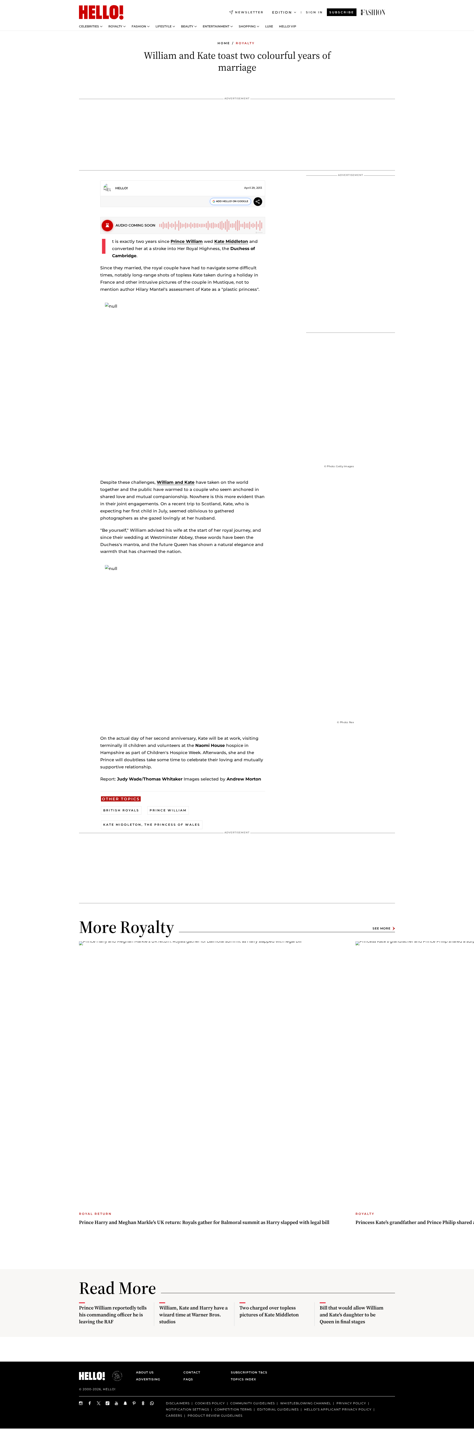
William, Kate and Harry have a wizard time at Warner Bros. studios (193, 1314)
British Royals (121, 810)
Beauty (187, 26)
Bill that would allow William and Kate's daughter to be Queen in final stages (351, 1314)
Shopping (247, 26)
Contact (191, 1372)
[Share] (258, 202)
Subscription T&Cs (247, 1372)
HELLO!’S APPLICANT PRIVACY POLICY (338, 1409)
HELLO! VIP (287, 26)
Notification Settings (187, 1409)
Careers (174, 1415)
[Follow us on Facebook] (90, 1403)
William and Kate (176, 482)
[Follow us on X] (99, 1403)
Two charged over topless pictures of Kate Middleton (269, 1311)
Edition (282, 12)
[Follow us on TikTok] (108, 1403)
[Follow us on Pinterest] (134, 1403)
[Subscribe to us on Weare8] (143, 1403)
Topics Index (243, 1379)
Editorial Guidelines (278, 1409)
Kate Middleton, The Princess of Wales (151, 824)
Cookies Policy (210, 1403)
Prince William (187, 241)
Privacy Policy (351, 1403)
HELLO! (121, 188)
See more (382, 928)
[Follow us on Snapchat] (125, 1403)
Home (223, 43)
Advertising (148, 1379)
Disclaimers (178, 1403)
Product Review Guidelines (215, 1415)
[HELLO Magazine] (101, 12)
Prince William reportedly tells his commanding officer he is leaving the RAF (113, 1314)
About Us (145, 1372)
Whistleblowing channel (305, 1403)
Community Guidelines (252, 1403)
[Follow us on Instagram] (81, 1403)
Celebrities (89, 26)
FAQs (188, 1379)
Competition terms (233, 1409)
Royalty (115, 26)
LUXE (269, 26)
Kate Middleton (231, 241)
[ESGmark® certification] (114, 1376)
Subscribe (341, 12)
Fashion (139, 26)
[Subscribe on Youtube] (116, 1403)
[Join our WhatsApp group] (152, 1403)
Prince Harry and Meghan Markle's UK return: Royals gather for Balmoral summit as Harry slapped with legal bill (204, 1222)
